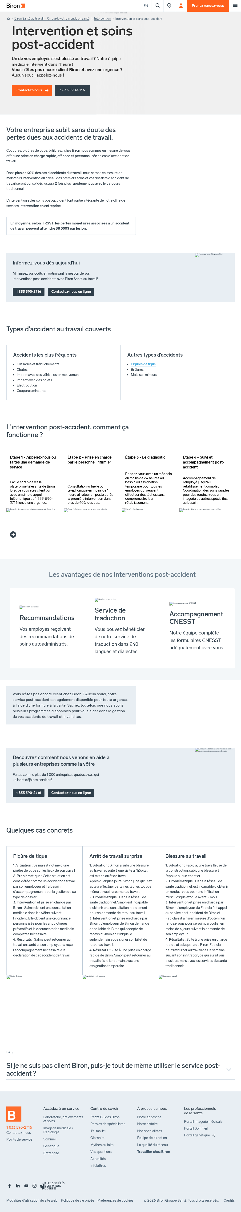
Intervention (102, 18)
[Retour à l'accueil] (8, 18)
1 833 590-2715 (19, 1127)
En (146, 6)
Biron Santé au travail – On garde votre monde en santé (51, 18)
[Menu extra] (235, 6)
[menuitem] (15, 6)
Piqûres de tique (143, 364)
